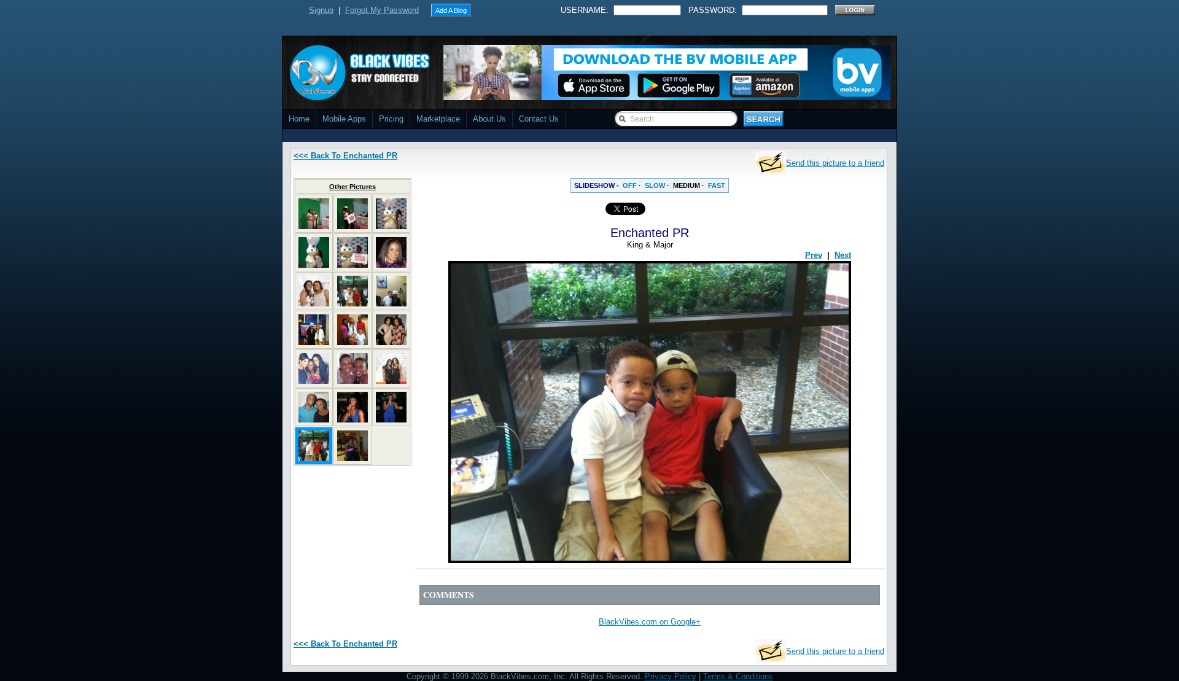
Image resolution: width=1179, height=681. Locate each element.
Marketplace (438, 118)
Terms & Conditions (738, 676)
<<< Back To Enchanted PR (345, 155)
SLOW (655, 185)
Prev (813, 255)
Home (299, 118)
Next (843, 255)
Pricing (391, 118)
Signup (321, 10)
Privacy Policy (670, 676)
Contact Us (539, 118)
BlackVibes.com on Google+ (650, 621)
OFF (630, 185)
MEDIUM (686, 185)
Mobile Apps (344, 118)
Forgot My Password (382, 10)
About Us (489, 118)
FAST (716, 185)
